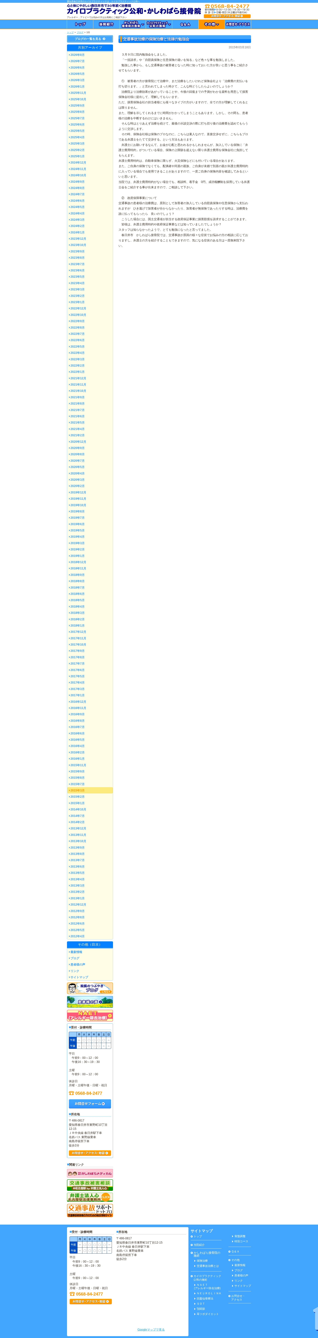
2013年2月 (77, 891)
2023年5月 (77, 276)
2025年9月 (77, 105)
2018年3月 (77, 612)
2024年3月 (77, 219)
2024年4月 (77, 213)
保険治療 (202, 1260)
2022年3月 (77, 359)
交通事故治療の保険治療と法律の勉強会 (156, 39)
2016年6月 (77, 733)
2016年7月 (77, 727)
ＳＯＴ (201, 1303)
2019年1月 (77, 555)
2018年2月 (77, 619)
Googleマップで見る (151, 1329)
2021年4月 (77, 429)
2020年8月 (77, 454)
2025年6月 (77, 124)
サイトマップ (79, 977)
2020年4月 (77, 473)
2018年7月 (77, 587)
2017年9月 (77, 650)
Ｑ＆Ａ (235, 1251)
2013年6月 (77, 866)
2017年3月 (77, 689)
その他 (235, 1259)
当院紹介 (199, 1244)
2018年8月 (77, 581)
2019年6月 (77, 524)
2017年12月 (78, 631)
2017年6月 (77, 670)
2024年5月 (77, 207)
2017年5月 (77, 676)
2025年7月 (77, 118)
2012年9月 (77, 911)
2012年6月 (77, 923)
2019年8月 (77, 511)
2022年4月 (77, 352)
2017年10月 (78, 644)
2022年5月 (77, 346)
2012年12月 (78, 904)
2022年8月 (77, 327)
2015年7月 (77, 784)
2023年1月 (77, 302)
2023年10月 (78, 245)
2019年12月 (78, 492)
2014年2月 (77, 822)
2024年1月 (77, 232)
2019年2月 (77, 549)
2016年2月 (77, 752)
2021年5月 (77, 422)
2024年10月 (78, 175)
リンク (74, 971)
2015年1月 (77, 803)
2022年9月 (77, 321)
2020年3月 (77, 479)
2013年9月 (77, 847)
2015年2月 (77, 796)
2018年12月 (78, 562)
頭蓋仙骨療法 (205, 1298)
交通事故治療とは (208, 1265)
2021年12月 (78, 378)
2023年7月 (77, 264)
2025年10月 (78, 99)
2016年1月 (77, 758)
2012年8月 (77, 917)
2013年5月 (77, 872)
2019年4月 (77, 536)
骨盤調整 (239, 1236)
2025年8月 (77, 111)
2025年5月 (77, 130)
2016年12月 (78, 701)
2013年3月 (77, 885)
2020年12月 (78, 441)
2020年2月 (77, 486)
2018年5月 (77, 600)
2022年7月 (77, 333)
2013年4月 (77, 879)
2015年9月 (77, 771)
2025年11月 (78, 92)
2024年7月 (77, 194)
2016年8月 (77, 720)
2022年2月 (77, 365)
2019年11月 (78, 498)
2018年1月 (77, 625)
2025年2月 (77, 150)
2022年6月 (77, 340)
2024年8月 (77, 188)
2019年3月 (77, 543)
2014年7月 (77, 815)
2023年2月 (77, 295)
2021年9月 (77, 397)
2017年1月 (77, 695)
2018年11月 (78, 568)
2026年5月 (77, 73)
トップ (70, 32)
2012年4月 (77, 936)
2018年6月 (77, 593)
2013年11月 (78, 834)
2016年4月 (77, 746)
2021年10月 (78, 390)
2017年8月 (77, 657)
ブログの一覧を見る (88, 38)
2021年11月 (78, 384)
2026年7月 (77, 61)
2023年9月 (77, 251)
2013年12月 (78, 828)
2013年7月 (77, 860)
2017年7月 (77, 663)
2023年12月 (78, 238)
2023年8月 (77, 257)
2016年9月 (77, 714)
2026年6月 (77, 67)
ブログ (80, 32)
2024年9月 (77, 181)
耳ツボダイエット (208, 1314)
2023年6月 (77, 270)
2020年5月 (77, 467)
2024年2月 (77, 226)
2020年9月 (77, 448)
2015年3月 (77, 790)
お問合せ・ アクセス (236, 1297)
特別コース (241, 1241)
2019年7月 (77, 517)
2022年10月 (78, 314)
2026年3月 (77, 80)
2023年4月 (77, 283)
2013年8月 (77, 853)
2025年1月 (77, 156)
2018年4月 (77, 606)
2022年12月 (78, 308)
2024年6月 (77, 200)
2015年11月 (78, 765)
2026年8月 (77, 54)
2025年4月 (77, 137)
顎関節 (201, 1308)
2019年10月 (78, 505)
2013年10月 (78, 841)
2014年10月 (78, 809)
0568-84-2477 (88, 1093)
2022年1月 (77, 371)
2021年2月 (77, 435)
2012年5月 (77, 930)
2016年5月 (77, 739)
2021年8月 (77, 403)
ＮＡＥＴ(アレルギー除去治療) (207, 1286)
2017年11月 (78, 638)
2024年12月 (78, 162)
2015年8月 (77, 777)
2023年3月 (77, 289)
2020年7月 (77, 460)
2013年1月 (77, 898)
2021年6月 (77, 416)
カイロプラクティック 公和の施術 (206, 1277)
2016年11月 (78, 708)
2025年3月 (77, 143)
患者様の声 (77, 964)
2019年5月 (77, 530)
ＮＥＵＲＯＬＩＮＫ (209, 1293)
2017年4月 (77, 682)
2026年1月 (77, 86)
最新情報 (76, 952)
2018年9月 (77, 574)
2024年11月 (78, 169)
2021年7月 (77, 410)
